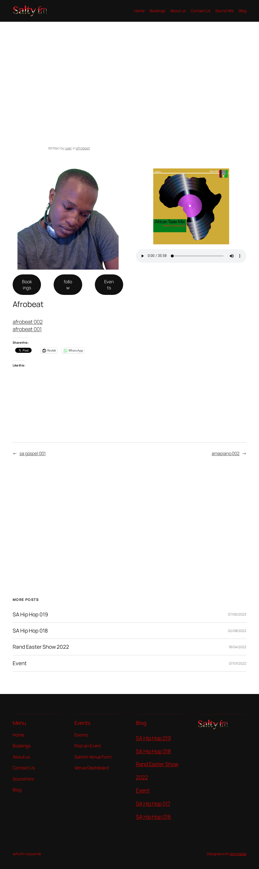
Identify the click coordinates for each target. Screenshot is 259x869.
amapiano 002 (226, 453)
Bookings (27, 284)
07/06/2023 (237, 614)
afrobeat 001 (27, 329)
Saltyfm (91, 10)
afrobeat (83, 148)
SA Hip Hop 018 (30, 631)
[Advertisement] (129, 74)
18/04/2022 (237, 646)
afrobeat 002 (28, 321)
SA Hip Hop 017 (153, 803)
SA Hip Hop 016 (153, 816)
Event (20, 663)
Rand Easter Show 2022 (41, 647)
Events (109, 284)
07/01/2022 (237, 663)
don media (238, 853)
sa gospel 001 (32, 453)
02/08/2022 (237, 630)
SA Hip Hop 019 (30, 614)
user (68, 148)
